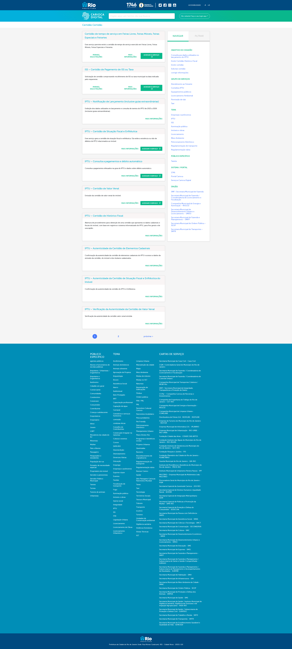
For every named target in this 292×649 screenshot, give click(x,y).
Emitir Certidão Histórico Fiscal (184, 61)
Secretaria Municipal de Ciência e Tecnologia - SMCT (180, 523)
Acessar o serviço (151, 55)
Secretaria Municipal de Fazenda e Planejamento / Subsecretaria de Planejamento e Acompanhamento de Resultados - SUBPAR (179, 569)
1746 (173, 173)
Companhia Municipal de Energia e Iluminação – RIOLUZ (186, 205)
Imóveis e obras (177, 130)
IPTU (173, 119)
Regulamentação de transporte (184, 146)
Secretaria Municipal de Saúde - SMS (173, 598)
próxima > (148, 336)
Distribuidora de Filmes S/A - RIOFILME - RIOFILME (179, 417)
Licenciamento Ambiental (182, 96)
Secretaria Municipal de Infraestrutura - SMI (176, 578)
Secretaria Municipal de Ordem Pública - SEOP (177, 588)
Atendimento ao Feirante (181, 84)
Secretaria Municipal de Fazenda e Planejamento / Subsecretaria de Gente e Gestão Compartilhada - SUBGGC (179, 561)
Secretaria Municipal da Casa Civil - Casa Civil (177, 361)
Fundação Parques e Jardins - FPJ (172, 452)
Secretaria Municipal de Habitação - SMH (175, 575)
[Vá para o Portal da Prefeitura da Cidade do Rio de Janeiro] (87, 5)
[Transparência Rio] (147, 5)
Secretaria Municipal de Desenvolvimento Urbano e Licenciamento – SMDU (182, 211)
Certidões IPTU (177, 88)
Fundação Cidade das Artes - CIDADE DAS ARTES (178, 436)
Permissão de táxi (178, 100)
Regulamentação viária (180, 150)
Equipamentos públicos (181, 92)
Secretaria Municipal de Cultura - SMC (174, 530)
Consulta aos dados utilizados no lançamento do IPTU (185, 56)
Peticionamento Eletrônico (182, 142)
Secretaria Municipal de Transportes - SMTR (176, 619)
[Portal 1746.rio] (133, 5)
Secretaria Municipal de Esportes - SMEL (175, 549)
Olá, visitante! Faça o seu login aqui (194, 16)
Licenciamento (177, 134)
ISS (172, 123)
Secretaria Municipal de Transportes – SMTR (187, 230)
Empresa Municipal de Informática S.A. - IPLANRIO (179, 427)
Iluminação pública (179, 126)
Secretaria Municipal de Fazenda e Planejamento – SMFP (185, 218)
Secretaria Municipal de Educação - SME (175, 546)
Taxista (174, 161)
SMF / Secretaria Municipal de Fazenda (187, 192)
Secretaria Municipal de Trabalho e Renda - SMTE (178, 615)
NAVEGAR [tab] (178, 36)
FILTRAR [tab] (199, 36)
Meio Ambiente (177, 138)
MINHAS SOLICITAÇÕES (96, 56)
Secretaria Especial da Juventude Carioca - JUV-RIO (179, 486)
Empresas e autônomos (181, 115)
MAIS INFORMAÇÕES (130, 56)
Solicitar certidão (178, 69)
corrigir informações (179, 73)
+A (209, 5)
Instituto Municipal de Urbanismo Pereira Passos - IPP (180, 471)
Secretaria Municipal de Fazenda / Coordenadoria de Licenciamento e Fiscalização (186, 198)
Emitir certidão (177, 65)
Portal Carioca (177, 176)
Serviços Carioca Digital (181, 180)
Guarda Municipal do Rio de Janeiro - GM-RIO (177, 461)
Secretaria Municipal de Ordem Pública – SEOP (188, 224)
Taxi (172, 103)
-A (205, 5)
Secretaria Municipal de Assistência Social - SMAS (178, 519)
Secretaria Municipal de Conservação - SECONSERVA (180, 526)
